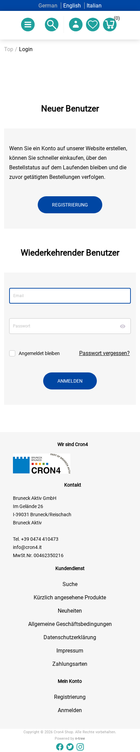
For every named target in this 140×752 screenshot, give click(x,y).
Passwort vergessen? (104, 353)
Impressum (69, 650)
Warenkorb (115, 19)
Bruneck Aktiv (27, 522)
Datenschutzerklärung (69, 637)
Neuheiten (70, 611)
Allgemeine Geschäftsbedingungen (70, 624)
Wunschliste (93, 24)
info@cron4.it (27, 547)
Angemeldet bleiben (39, 353)
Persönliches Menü (76, 24)
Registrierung (70, 697)
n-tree (80, 738)
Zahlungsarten (69, 664)
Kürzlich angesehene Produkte (70, 597)
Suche (70, 584)
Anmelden (70, 710)
